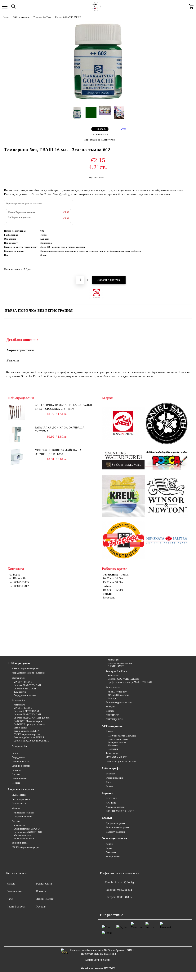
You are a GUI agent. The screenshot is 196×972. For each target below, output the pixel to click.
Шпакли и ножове (21, 765)
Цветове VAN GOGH (25, 688)
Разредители (18, 757)
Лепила (109, 786)
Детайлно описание (22, 340)
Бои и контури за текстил (119, 702)
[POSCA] (166, 460)
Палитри (16, 770)
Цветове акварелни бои (120, 663)
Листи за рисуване (21, 799)
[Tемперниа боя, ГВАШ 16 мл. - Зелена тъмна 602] (98, 100)
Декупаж (110, 773)
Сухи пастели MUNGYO (27, 828)
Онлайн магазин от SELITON (98, 968)
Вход (10, 899)
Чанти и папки (19, 778)
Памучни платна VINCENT (122, 735)
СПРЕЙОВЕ (112, 715)
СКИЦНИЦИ (19, 795)
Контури (112, 698)
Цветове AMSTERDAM (26, 711)
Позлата (110, 711)
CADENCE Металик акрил (28, 721)
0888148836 (124, 897)
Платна (109, 731)
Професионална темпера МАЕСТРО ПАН (130, 682)
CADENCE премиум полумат (29, 724)
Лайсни (109, 844)
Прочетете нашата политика (98, 953)
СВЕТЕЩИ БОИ (114, 719)
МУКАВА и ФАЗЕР (116, 757)
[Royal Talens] (123, 424)
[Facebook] (105, 905)
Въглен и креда (19, 842)
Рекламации (14, 891)
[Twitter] (113, 905)
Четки (15, 753)
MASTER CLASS (23, 682)
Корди (109, 848)
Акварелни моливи (24, 812)
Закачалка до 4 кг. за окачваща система (60, 429)
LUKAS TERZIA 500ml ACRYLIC (31, 740)
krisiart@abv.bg (124, 882)
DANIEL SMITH (116, 666)
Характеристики (20, 350)
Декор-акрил (20, 727)
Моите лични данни (98, 959)
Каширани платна (117, 742)
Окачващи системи (114, 838)
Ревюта (13, 360)
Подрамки (113, 749)
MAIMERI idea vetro (118, 695)
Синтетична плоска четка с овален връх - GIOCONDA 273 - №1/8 (63, 407)
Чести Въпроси (16, 906)
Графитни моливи (23, 816)
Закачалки (111, 852)
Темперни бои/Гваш (42, 17)
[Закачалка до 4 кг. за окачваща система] (16, 434)
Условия (41, 906)
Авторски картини (115, 807)
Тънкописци (112, 753)
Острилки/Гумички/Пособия (121, 761)
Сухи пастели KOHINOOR (28, 832)
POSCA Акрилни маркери (25, 668)
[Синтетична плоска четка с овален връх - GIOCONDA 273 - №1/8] (16, 411)
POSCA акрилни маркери (27, 734)
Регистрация (44, 883)
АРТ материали (112, 726)
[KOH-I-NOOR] (123, 540)
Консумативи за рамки (118, 827)
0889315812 (124, 889)
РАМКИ (107, 817)
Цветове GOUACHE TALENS (68, 17)
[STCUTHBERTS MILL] (123, 460)
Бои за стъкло (113, 687)
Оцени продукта (99, 134)
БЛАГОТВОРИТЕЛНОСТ (119, 811)
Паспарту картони (115, 832)
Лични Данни (45, 899)
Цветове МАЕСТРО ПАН (27, 685)
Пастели (16, 821)
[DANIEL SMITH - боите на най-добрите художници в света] (166, 424)
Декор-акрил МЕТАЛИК (26, 731)
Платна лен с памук (118, 739)
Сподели (101, 129)
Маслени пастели (22, 835)
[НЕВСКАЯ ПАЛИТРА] (166, 540)
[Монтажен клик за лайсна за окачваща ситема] (16, 457)
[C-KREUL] (123, 496)
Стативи (16, 774)
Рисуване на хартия (21, 789)
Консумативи (113, 856)
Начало (6, 17)
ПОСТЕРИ (111, 798)
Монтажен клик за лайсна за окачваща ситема (58, 452)
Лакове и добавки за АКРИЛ (29, 737)
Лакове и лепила (20, 761)
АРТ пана (111, 802)
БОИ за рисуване (21, 17)
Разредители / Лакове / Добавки (28, 672)
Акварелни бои (20, 746)
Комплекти (20, 692)
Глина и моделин (114, 778)
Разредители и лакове (25, 695)
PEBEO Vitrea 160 (117, 691)
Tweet (122, 129)
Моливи (16, 808)
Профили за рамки (116, 823)
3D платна (113, 745)
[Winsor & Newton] (166, 496)
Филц (108, 782)
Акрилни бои (18, 700)
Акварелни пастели (24, 838)
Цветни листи (19, 803)
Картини (107, 793)
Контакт (41, 891)
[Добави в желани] (186, 267)
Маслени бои (18, 678)
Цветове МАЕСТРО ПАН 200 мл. (32, 717)
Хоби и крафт (111, 768)
